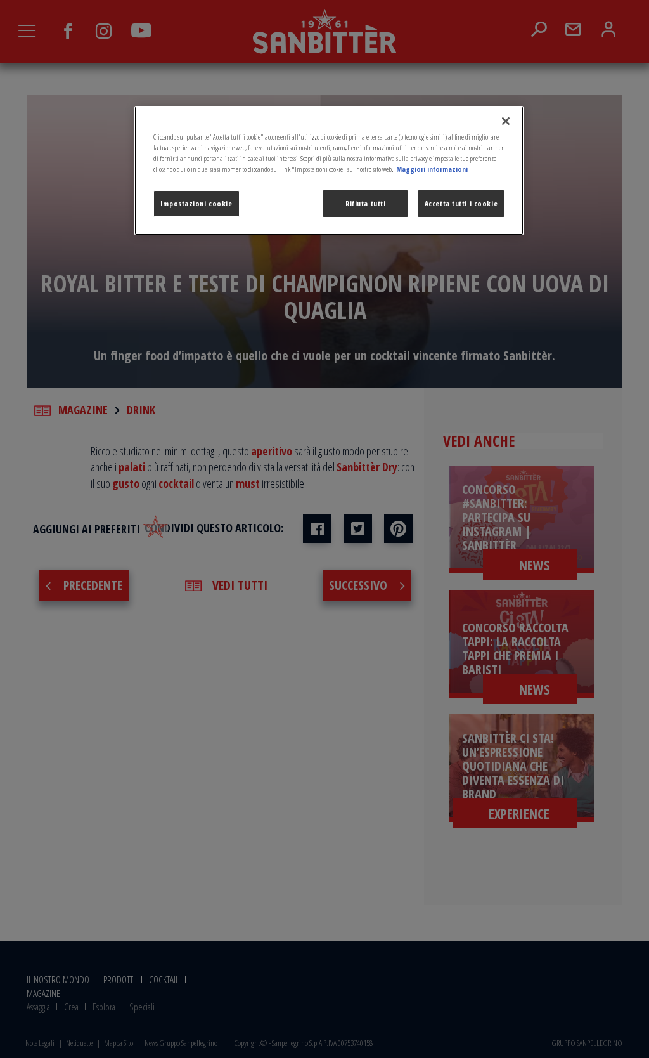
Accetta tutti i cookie (461, 203)
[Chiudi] (506, 121)
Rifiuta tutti (365, 203)
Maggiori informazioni (432, 169)
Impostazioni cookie (196, 203)
